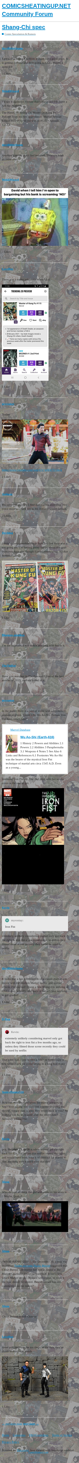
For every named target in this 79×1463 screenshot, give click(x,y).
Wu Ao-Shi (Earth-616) (37, 737)
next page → (31, 1423)
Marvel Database (20, 729)
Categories (19, 1435)
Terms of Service (62, 1435)
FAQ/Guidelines (38, 1435)
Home (5, 1435)
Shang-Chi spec (23, 27)
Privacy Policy (10, 1442)
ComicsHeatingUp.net (38, 1452)
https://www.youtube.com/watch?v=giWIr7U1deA (32, 469)
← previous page (12, 1423)
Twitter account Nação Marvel (32, 1265)
